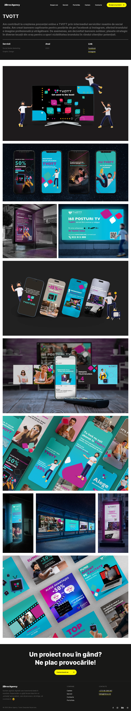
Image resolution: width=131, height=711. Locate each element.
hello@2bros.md (105, 694)
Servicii (65, 5)
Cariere (87, 5)
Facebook (92, 48)
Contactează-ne (62, 672)
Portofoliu (76, 5)
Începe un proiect (115, 5)
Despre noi (54, 5)
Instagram (92, 51)
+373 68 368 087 (105, 691)
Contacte (98, 5)
